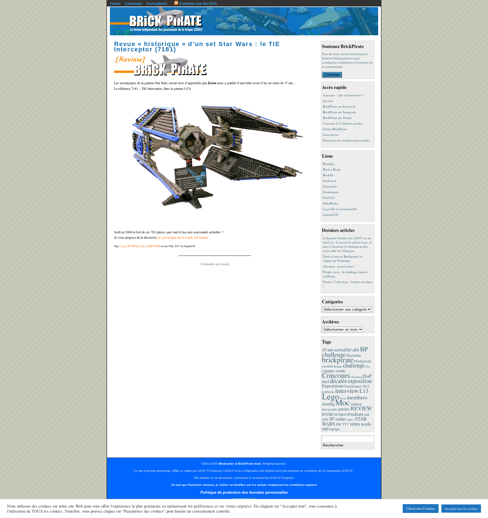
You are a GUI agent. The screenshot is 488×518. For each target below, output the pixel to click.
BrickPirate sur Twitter (337, 118)
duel (325, 381)
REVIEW (132, 246)
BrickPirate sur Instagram (339, 112)
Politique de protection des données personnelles (244, 492)
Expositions (333, 386)
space (350, 419)
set (366, 414)
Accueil (328, 101)
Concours (336, 375)
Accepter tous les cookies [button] (461, 508)
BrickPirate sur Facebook (339, 106)
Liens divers (331, 134)
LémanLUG (330, 214)
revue (142, 246)
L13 (364, 390)
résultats (355, 413)
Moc (342, 402)
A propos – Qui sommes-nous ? (343, 95)
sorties (341, 419)
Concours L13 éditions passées (343, 123)
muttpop (356, 404)
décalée (338, 381)
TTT (345, 424)
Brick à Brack (332, 169)
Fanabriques (331, 192)
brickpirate (337, 359)
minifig (328, 403)
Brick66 (328, 175)
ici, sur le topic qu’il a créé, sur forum (182, 237)
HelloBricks (330, 203)
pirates (344, 409)
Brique (338, 366)
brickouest (329, 181)
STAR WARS (153, 246)
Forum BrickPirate (335, 129)
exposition (360, 381)
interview (347, 390)
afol (355, 350)
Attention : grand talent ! (339, 266)
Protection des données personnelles (346, 140)
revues (340, 414)
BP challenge (345, 351)
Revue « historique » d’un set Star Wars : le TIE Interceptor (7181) (197, 46)
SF (331, 419)
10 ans (328, 349)
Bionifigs (328, 164)
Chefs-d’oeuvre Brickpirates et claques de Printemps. (342, 258)
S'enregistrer (156, 4)
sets (325, 419)
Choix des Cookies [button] (420, 508)
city (367, 366)
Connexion (133, 4)
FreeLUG (329, 197)
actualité (343, 349)
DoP (367, 376)
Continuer (332, 75)
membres (357, 397)
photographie (329, 409)
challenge (354, 365)
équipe (334, 428)
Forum (115, 4)
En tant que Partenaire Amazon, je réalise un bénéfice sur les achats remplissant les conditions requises (244, 484)
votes (355, 423)
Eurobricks (330, 186)
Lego (123, 246)
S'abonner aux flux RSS (197, 4)
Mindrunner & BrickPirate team (240, 463)
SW (338, 424)
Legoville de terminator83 (340, 209)
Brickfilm (354, 355)
